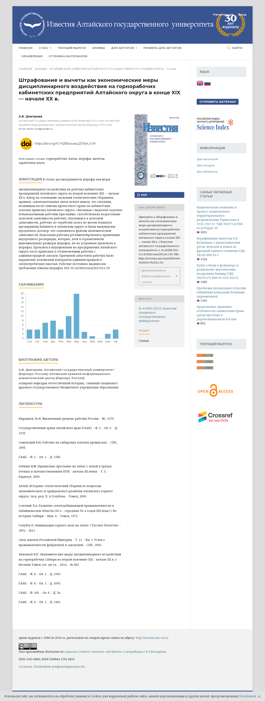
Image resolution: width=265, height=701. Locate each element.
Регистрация (223, 14)
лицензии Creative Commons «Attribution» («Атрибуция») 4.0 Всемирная (115, 652)
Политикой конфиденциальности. (59, 666)
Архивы (98, 48)
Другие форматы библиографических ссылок (156, 276)
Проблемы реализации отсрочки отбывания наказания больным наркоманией (221, 292)
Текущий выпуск (72, 48)
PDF (143, 195)
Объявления (31, 56)
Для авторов (123, 48)
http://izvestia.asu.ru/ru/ (152, 638)
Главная (26, 48)
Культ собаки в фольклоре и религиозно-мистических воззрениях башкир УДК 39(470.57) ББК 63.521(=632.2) (218, 271)
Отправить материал (217, 101)
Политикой (248, 696)
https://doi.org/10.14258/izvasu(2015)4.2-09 (65, 143)
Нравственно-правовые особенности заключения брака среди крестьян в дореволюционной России (220, 313)
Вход (242, 14)
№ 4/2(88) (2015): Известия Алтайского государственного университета (107, 68)
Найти (236, 48)
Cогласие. (26, 666)
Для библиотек (207, 171)
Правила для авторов (162, 48)
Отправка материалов (68, 56)
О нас (44, 48)
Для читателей (207, 159)
